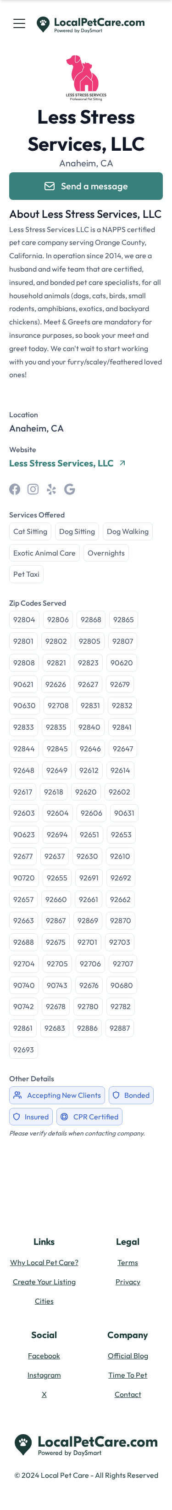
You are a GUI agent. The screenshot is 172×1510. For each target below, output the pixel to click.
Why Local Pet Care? (44, 1262)
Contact (128, 1394)
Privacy (128, 1281)
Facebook (44, 1355)
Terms (127, 1262)
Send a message (94, 186)
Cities (44, 1301)
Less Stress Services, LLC (61, 463)
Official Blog (128, 1355)
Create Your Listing (44, 1281)
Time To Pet (127, 1374)
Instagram (44, 1374)
